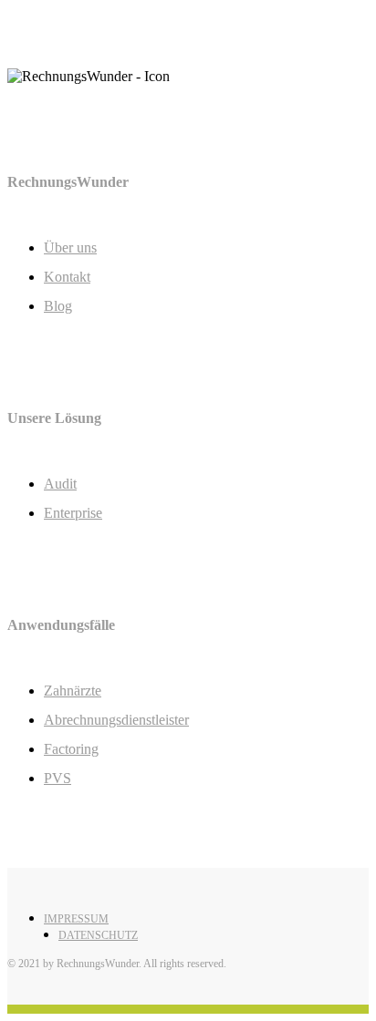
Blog (58, 306)
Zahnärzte (72, 690)
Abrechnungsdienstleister (116, 719)
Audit (60, 483)
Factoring (71, 749)
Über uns (70, 247)
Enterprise (73, 513)
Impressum (76, 919)
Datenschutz (98, 935)
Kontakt (67, 276)
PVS (57, 778)
